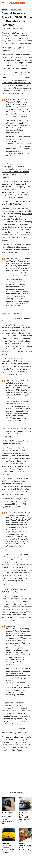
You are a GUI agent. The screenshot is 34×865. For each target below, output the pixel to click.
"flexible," (5, 229)
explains (16, 93)
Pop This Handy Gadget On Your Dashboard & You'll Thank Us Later (24, 817)
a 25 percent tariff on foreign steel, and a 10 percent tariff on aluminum (17, 216)
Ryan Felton (7, 28)
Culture (4, 9)
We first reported (8, 448)
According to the (18, 612)
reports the (14, 374)
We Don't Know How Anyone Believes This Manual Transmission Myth (7, 818)
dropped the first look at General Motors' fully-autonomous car (17, 57)
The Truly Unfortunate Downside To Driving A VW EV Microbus (8, 848)
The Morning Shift (16, 9)
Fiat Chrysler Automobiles (16, 388)
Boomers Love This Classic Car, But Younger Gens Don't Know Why (25, 847)
